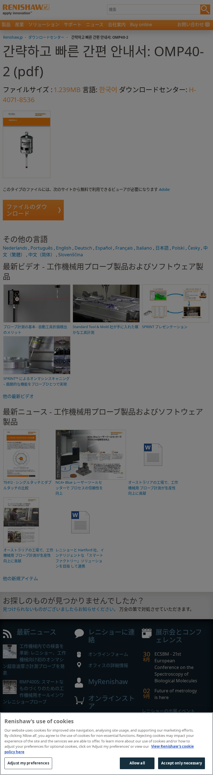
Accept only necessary (181, 763)
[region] (106, 743)
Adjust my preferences (28, 763)
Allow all (137, 763)
